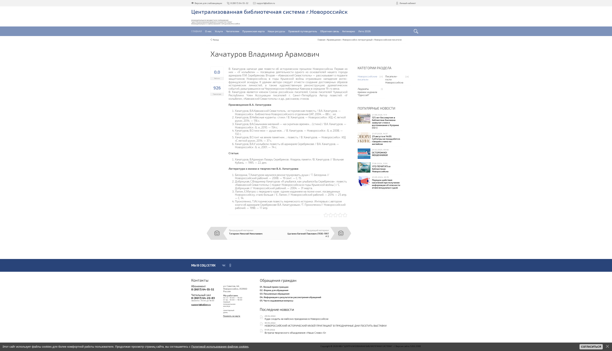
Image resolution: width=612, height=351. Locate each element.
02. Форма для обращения (274, 290)
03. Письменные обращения (274, 293)
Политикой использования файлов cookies (219, 346)
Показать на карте (231, 316)
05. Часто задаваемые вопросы (276, 300)
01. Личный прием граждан (274, 286)
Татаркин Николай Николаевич (245, 233)
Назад (216, 39)
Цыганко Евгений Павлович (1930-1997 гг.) (308, 234)
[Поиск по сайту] (416, 31)
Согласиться (591, 346)
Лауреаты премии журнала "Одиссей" (367, 91)
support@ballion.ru (201, 304)
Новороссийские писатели (367, 78)
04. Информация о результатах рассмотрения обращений (290, 297)
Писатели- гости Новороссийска (394, 79)
